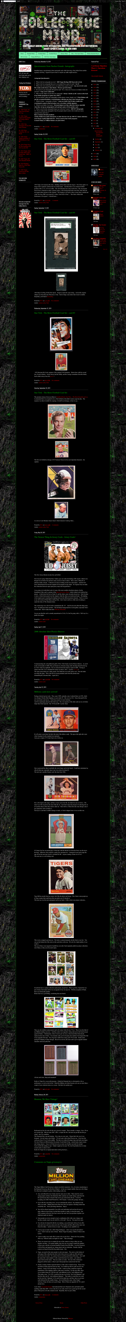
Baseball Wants (31, 53)
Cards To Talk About (99, 185)
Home (22, 53)
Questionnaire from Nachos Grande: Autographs (54, 66)
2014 (94, 118)
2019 (94, 104)
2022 (94, 95)
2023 (94, 93)
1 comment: (55, 200)
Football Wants (42, 53)
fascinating (50, 296)
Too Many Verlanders (99, 238)
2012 (94, 123)
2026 (94, 84)
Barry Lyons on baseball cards (103, 202)
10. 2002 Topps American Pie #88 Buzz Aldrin (24, 171)
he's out (76, 669)
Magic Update (102, 215)
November (98, 128)
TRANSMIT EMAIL (97, 76)
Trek (47, 202)
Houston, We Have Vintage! (45, 1099)
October (97, 139)
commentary (42, 129)
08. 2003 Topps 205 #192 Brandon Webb (24, 159)
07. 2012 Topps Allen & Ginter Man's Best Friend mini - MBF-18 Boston (25, 153)
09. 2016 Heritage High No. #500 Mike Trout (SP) (24, 165)
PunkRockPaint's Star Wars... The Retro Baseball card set (72, 397)
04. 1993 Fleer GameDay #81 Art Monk (24, 131)
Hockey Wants (64, 53)
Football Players (53, 53)
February (97, 150)
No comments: (55, 126)
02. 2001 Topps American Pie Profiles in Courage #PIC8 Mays (25, 118)
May (96, 145)
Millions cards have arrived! (46, 691)
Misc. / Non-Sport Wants (77, 53)
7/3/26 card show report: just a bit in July (103, 242)
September (98, 142)
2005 (94, 159)
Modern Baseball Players (93, 53)
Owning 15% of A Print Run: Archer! (102, 230)
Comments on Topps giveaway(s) (48, 1162)
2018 (94, 107)
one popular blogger (46, 1287)
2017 (94, 109)
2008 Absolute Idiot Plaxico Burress (49, 631)
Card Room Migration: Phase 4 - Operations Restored (99, 68)
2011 (94, 126)
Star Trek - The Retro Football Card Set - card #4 (54, 212)
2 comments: (55, 525)
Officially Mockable (60, 609)
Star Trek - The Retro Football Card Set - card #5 (54, 138)
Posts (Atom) (65, 1307)
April (96, 147)
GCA (101, 170)
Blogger (70, 1318)
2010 (94, 153)
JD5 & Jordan (24, 57)
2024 (94, 90)
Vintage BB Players (36, 57)
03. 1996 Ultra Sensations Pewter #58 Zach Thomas (25, 125)
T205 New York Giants (50, 57)
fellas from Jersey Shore (62, 592)
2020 (94, 101)
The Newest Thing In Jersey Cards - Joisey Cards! (54, 537)
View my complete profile (101, 174)
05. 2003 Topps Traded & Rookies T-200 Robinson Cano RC (24, 139)
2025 (94, 87)
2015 (94, 115)
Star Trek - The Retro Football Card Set (50, 392)
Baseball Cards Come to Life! (99, 198)
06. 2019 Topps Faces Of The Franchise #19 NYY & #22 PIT (25, 146)
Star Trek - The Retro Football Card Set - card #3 (54, 312)
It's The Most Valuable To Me (103, 189)
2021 (94, 98)
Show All (105, 249)
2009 (94, 156)
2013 (94, 120)
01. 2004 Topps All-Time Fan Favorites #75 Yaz (24, 111)
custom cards (42, 202)
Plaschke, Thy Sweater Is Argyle (99, 225)
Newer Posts (39, 1303)
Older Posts (84, 1303)
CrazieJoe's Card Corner (98, 212)
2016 (94, 112)
